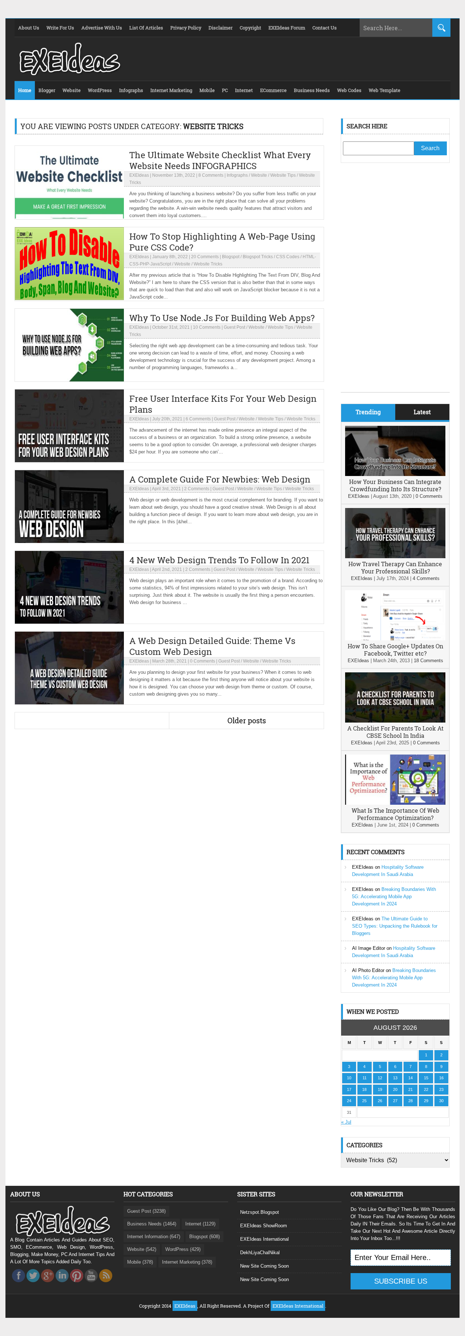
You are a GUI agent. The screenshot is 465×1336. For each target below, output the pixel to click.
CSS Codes (287, 256)
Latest (422, 412)
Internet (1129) (200, 1224)
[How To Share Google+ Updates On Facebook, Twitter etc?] (395, 638)
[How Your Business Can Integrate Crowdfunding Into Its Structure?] (395, 474)
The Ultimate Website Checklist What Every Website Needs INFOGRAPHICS (220, 160)
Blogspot (230, 256)
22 (426, 1089)
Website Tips (283, 175)
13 (395, 1078)
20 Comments (205, 256)
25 (364, 1101)
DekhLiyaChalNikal (260, 1252)
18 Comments (428, 660)
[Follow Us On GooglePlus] (47, 1284)
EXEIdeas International (264, 1239)
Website (259, 175)
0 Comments (202, 661)
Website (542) (141, 1249)
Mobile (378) (140, 1262)
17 (349, 1089)
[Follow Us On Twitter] (33, 1284)
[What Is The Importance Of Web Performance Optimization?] (395, 803)
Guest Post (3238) (146, 1211)
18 (364, 1089)
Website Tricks (208, 264)
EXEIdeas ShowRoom (263, 1225)
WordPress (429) (183, 1249)
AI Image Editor (368, 948)
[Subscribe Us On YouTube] (91, 1284)
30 (441, 1101)
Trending (368, 412)
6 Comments (198, 418)
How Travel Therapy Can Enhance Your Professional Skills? (395, 567)
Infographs (237, 175)
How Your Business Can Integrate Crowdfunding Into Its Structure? (395, 485)
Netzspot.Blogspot (259, 1212)
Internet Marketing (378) (187, 1262)
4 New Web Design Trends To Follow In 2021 (219, 560)
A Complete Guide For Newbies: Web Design (219, 479)
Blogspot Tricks (258, 256)
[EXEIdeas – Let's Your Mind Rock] (69, 73)
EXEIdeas (139, 175)
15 (426, 1078)
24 (349, 1101)
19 (380, 1089)
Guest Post (234, 327)
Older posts (246, 720)
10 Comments (207, 327)
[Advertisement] (395, 283)
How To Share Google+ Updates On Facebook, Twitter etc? (395, 649)
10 (349, 1078)
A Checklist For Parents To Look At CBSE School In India (395, 731)
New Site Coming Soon (264, 1266)
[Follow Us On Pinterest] (76, 1284)
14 (410, 1078)
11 (365, 1078)
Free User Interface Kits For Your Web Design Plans (222, 404)
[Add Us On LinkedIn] (62, 1284)
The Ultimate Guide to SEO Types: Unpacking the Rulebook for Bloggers (394, 926)
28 (410, 1101)
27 (395, 1101)
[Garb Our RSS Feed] (105, 1284)
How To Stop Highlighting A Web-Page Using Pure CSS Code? (222, 242)
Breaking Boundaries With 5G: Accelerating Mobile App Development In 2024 (394, 897)
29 (426, 1101)
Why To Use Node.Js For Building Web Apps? (222, 318)
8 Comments (210, 175)
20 (395, 1089)
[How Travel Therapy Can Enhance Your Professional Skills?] (395, 556)
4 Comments (426, 578)
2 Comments (196, 488)
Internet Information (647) (153, 1236)
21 (410, 1089)
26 (380, 1101)
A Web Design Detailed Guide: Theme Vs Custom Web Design (212, 646)
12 (380, 1078)
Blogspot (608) (204, 1236)
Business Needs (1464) (151, 1224)
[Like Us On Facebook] (18, 1284)
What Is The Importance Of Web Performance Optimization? (395, 814)
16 (441, 1078)
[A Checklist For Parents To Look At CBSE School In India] (395, 721)
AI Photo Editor (368, 970)
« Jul (346, 1122)
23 (441, 1089)
